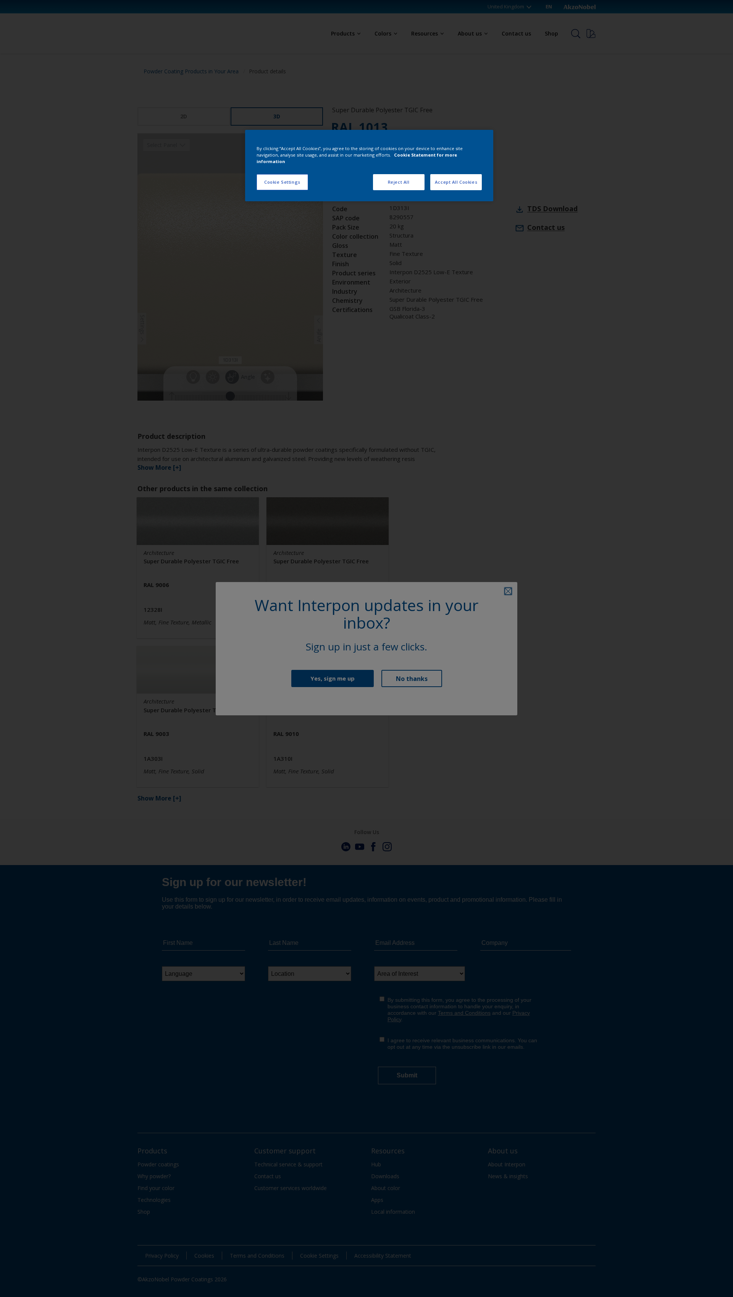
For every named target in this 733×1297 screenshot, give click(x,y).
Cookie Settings (282, 182)
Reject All (399, 182)
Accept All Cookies (456, 182)
